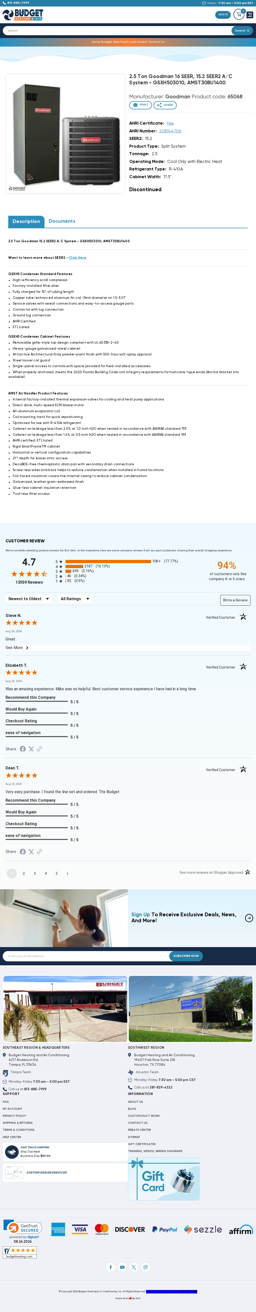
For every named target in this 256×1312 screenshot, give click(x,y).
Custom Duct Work (144, 1116)
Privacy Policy (14, 1116)
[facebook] (110, 1267)
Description (26, 221)
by (133, 1298)
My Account (12, 1109)
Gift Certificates (142, 1144)
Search (240, 30)
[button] (23, 1229)
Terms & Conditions (18, 1130)
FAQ (6, 1102)
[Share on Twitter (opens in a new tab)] (31, 749)
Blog (132, 1109)
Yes (170, 123)
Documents (62, 221)
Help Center (12, 1137)
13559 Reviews (34, 582)
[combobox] (120, 30)
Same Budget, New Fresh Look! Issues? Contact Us (128, 42)
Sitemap (134, 1137)
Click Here (77, 258)
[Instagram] (145, 1267)
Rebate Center (139, 1130)
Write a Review (235, 600)
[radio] (128, 561)
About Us (135, 1102)
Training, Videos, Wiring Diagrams (155, 1151)
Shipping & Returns (18, 1123)
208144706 (170, 131)
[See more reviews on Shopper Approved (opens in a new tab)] (39, 749)
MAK (138, 1298)
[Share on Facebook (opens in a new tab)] (23, 750)
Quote (223, 15)
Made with (122, 1298)
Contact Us (138, 1123)
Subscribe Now (186, 956)
